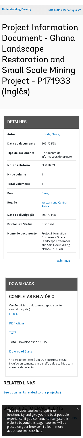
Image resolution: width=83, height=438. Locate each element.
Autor (11, 134)
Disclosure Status (19, 224)
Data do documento (21, 143)
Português (73, 10)
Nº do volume (16, 174)
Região (12, 202)
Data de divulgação (21, 215)
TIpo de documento (21, 153)
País (10, 193)
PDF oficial (17, 323)
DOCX (13, 314)
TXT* (13, 332)
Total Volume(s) (18, 184)
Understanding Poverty (16, 9)
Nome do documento (22, 233)
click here (35, 430)
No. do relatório (18, 165)
